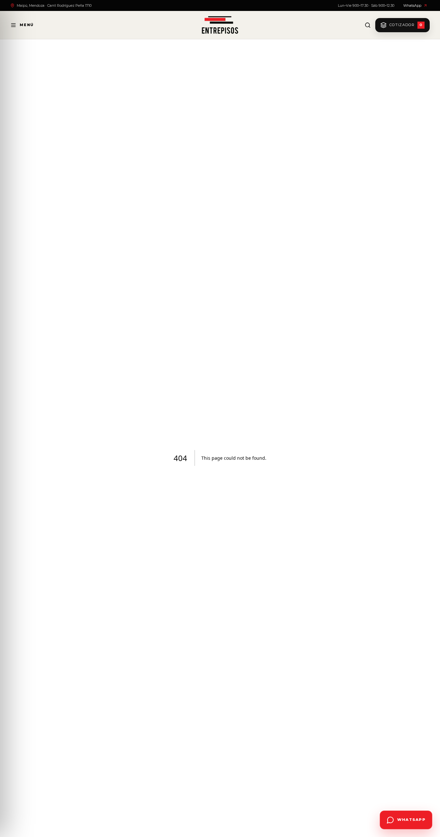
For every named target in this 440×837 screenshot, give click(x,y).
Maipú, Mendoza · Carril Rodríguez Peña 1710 (54, 5)
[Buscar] (368, 25)
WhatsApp (412, 5)
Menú (27, 25)
